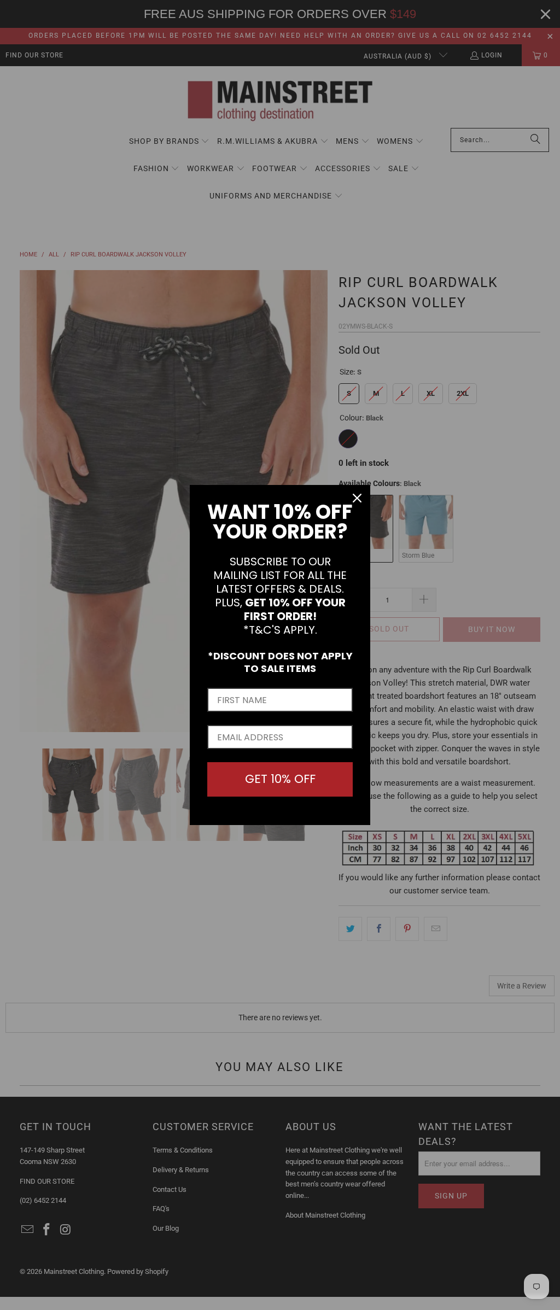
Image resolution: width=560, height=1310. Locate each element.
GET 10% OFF (280, 778)
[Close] (357, 498)
